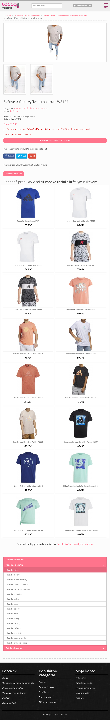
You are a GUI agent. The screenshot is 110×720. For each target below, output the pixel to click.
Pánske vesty (12, 613)
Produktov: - (83, 5)
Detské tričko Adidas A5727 (28, 221)
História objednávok (85, 688)
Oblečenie (18, 15)
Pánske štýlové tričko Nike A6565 (28, 309)
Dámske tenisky (46, 687)
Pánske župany (13, 623)
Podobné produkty (13, 173)
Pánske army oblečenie (17, 643)
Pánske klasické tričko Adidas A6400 (81, 353)
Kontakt (5, 698)
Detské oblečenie (14, 648)
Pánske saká (12, 604)
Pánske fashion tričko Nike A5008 (28, 265)
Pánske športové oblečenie (18, 589)
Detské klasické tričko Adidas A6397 (28, 398)
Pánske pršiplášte (14, 633)
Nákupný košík (82, 693)
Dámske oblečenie (14, 559)
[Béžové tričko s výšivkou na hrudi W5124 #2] (41, 79)
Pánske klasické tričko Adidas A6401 (28, 353)
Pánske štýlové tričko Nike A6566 (80, 265)
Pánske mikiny (13, 574)
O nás (5, 678)
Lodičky (42, 692)
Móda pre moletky (47, 702)
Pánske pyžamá (13, 628)
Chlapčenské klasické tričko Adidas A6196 (81, 530)
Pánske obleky (13, 609)
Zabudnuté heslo (83, 683)
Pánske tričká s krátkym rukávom (72, 15)
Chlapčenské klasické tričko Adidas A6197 (81, 442)
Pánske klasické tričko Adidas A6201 (28, 442)
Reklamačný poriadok (12, 688)
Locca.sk (7, 15)
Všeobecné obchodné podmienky (18, 683)
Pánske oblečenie (32, 15)
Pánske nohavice (14, 594)
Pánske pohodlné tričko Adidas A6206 (80, 398)
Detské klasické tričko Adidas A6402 (81, 309)
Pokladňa (79, 698)
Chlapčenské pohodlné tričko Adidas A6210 (80, 486)
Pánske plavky (13, 618)
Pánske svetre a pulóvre (17, 584)
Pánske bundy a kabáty (17, 579)
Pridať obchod (9, 703)
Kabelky (42, 682)
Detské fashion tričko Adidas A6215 (28, 486)
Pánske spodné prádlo (16, 638)
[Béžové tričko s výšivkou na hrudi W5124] (55, 42)
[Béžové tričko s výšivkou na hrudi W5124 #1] (14, 79)
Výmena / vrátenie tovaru (14, 693)
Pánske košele (13, 599)
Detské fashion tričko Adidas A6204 (28, 530)
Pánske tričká (49, 15)
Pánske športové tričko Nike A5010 (80, 221)
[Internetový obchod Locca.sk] (10, 5)
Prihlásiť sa (80, 678)
